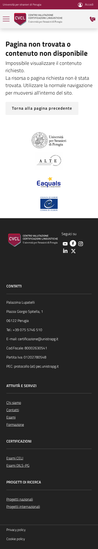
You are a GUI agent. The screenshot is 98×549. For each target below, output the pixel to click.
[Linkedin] (65, 250)
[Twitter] (73, 250)
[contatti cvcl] (92, 18)
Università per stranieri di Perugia (22, 4)
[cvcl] (38, 18)
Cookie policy (15, 538)
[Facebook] (73, 243)
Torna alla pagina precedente (42, 108)
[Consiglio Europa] (49, 203)
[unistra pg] (49, 140)
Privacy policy (16, 529)
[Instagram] (80, 243)
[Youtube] (65, 243)
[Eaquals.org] (49, 182)
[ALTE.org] (49, 160)
